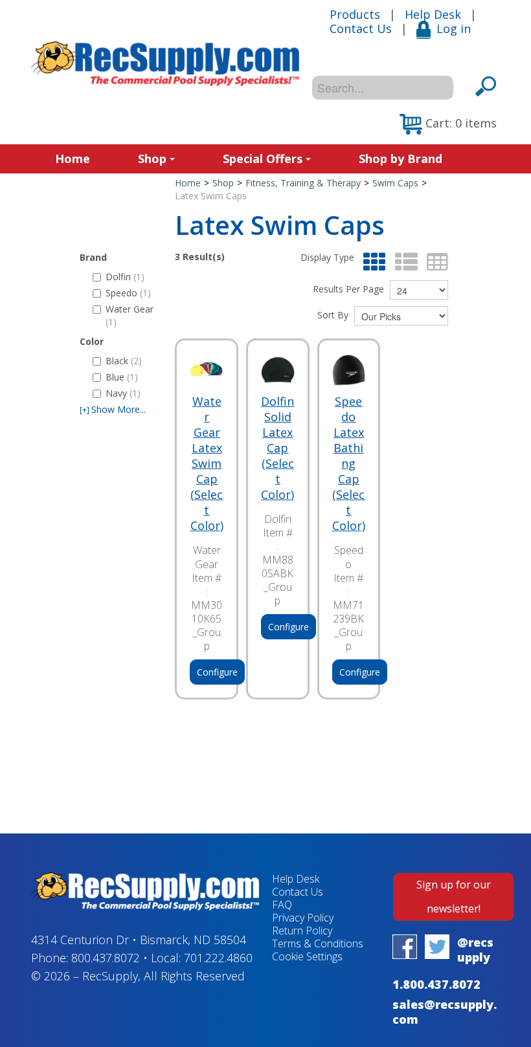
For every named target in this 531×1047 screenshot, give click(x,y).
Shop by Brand (400, 158)
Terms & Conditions (317, 943)
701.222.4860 (218, 957)
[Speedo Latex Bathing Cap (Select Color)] (349, 370)
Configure (217, 672)
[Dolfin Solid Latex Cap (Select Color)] (278, 370)
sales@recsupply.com (444, 1012)
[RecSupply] (165, 63)
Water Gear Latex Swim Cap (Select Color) (206, 463)
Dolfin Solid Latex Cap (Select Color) (277, 447)
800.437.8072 (105, 957)
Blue (122, 377)
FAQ (282, 905)
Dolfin (125, 276)
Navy (123, 393)
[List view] (403, 262)
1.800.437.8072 (436, 984)
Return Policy (302, 930)
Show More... (113, 409)
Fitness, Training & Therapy (303, 183)
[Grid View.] (371, 262)
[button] (448, 124)
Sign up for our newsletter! (453, 896)
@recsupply (475, 949)
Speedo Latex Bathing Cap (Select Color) (348, 463)
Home (72, 158)
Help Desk (433, 14)
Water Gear (129, 315)
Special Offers (262, 158)
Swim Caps (395, 183)
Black (124, 361)
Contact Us (361, 28)
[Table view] (434, 262)
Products (355, 14)
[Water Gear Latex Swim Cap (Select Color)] (206, 370)
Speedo (128, 293)
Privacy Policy (302, 917)
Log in (453, 28)
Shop (152, 158)
